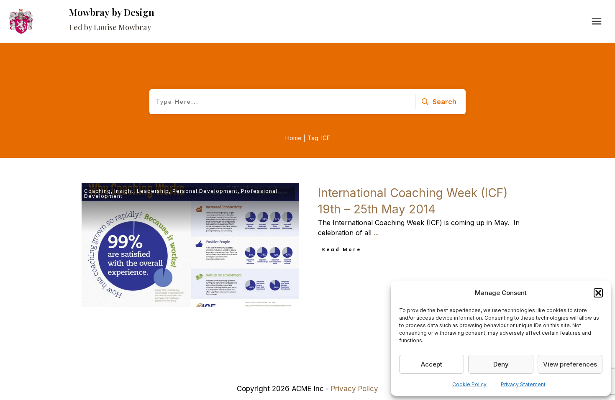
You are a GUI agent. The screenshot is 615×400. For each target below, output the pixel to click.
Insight (123, 191)
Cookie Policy (469, 384)
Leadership (153, 191)
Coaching (97, 191)
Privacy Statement (523, 384)
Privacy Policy (354, 389)
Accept (431, 364)
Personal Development (205, 191)
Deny (501, 364)
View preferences (570, 364)
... (376, 232)
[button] (598, 293)
